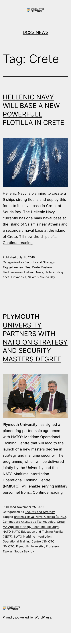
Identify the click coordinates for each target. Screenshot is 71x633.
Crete (36, 267)
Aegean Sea (22, 267)
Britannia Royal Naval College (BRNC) (40, 517)
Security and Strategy (40, 262)
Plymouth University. (30, 546)
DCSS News (35, 32)
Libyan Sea (18, 277)
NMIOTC (8, 546)
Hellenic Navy (33, 272)
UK (32, 551)
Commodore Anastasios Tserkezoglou (29, 521)
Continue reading (18, 243)
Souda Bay (47, 277)
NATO (7, 531)
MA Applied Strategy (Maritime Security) (31, 526)
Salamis (33, 277)
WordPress (43, 617)
